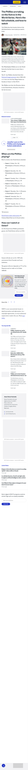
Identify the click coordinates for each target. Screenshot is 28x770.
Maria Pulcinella (9, 34)
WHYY (5, 2)
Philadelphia (13, 6)
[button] (3, 765)
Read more (6, 408)
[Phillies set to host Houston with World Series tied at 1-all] (5, 376)
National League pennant (9, 77)
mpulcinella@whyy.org (10, 413)
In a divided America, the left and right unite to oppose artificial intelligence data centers (14, 477)
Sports (19, 6)
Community (5, 6)
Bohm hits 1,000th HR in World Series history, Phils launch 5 (17, 354)
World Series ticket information (11, 215)
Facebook (8, 301)
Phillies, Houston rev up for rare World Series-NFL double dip (18, 332)
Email (14, 301)
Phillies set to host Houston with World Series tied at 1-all (18, 374)
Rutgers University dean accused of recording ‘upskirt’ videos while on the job (14, 470)
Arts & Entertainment (16, 118)
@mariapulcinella (9, 411)
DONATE (17, 2)
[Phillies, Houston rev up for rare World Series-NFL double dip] (5, 332)
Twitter (11, 301)
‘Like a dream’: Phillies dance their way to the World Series (18, 121)
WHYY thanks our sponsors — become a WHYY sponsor (14, 112)
